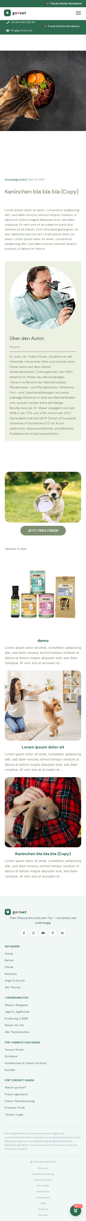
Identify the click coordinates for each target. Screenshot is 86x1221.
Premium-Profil (15, 1107)
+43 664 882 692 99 (22, 22)
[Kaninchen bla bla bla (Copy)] (43, 780)
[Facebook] (24, 933)
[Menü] (78, 12)
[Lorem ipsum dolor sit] (43, 673)
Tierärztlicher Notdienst (66, 3)
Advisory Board (43, 1179)
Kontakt (10, 1070)
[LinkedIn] (62, 933)
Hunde (9, 953)
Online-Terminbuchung (20, 1101)
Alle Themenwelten (17, 1032)
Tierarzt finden (14, 1049)
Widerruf (43, 1209)
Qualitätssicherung (43, 1174)
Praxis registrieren (16, 1094)
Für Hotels (43, 1185)
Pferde (9, 967)
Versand (43, 1215)
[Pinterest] (52, 933)
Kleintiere (11, 974)
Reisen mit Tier (14, 1025)
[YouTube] (43, 933)
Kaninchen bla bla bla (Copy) (43, 853)
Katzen (9, 960)
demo (43, 640)
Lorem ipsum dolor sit (43, 747)
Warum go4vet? (15, 1087)
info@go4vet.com (21, 30)
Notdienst (11, 1056)
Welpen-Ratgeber (16, 1005)
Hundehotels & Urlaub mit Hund (25, 1063)
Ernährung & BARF (16, 1018)
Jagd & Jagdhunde (17, 1011)
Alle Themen (13, 987)
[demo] (43, 560)
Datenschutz (43, 1197)
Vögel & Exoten (15, 980)
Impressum (43, 1191)
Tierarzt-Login (14, 1114)
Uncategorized (15, 180)
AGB (43, 1203)
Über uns (43, 1168)
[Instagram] (33, 933)
